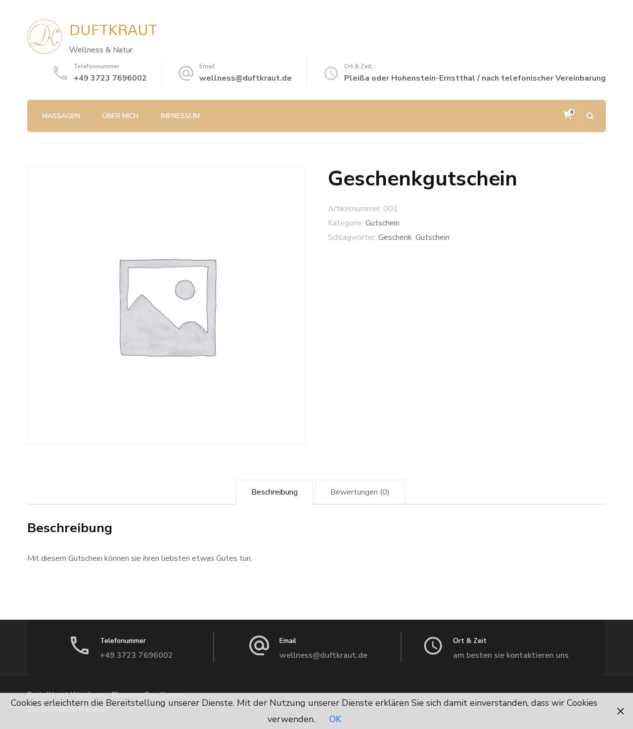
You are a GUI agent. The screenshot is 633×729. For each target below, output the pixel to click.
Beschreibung (274, 492)
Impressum (180, 116)
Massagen (61, 116)
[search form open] (590, 116)
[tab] (274, 492)
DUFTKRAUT (113, 29)
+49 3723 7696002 (110, 78)
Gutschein (382, 223)
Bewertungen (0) (360, 492)
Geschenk (395, 237)
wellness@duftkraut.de (245, 78)
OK (335, 719)
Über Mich (120, 116)
